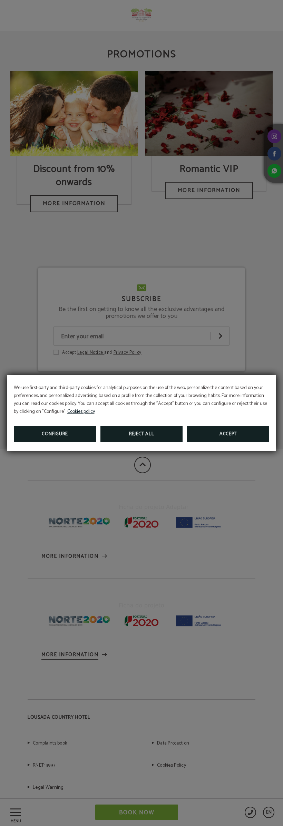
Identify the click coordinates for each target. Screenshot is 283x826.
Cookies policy (81, 412)
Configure (55, 434)
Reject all (141, 434)
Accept (228, 434)
